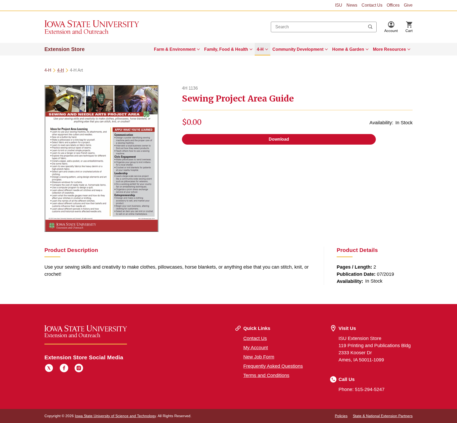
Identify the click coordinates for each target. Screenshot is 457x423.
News (351, 5)
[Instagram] (79, 369)
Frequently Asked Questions (273, 366)
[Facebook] (64, 369)
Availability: (381, 122)
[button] (391, 27)
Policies (341, 416)
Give (408, 5)
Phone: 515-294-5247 (362, 389)
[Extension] (91, 27)
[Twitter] (48, 369)
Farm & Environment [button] (174, 49)
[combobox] (324, 27)
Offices (393, 5)
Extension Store (64, 49)
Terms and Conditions (266, 375)
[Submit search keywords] (370, 27)
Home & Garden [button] (348, 49)
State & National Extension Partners (383, 416)
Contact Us (372, 5)
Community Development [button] (297, 49)
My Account (255, 347)
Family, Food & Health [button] (226, 49)
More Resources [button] (389, 49)
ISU (338, 5)
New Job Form (258, 357)
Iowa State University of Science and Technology (115, 416)
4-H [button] (260, 49)
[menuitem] (177, 49)
